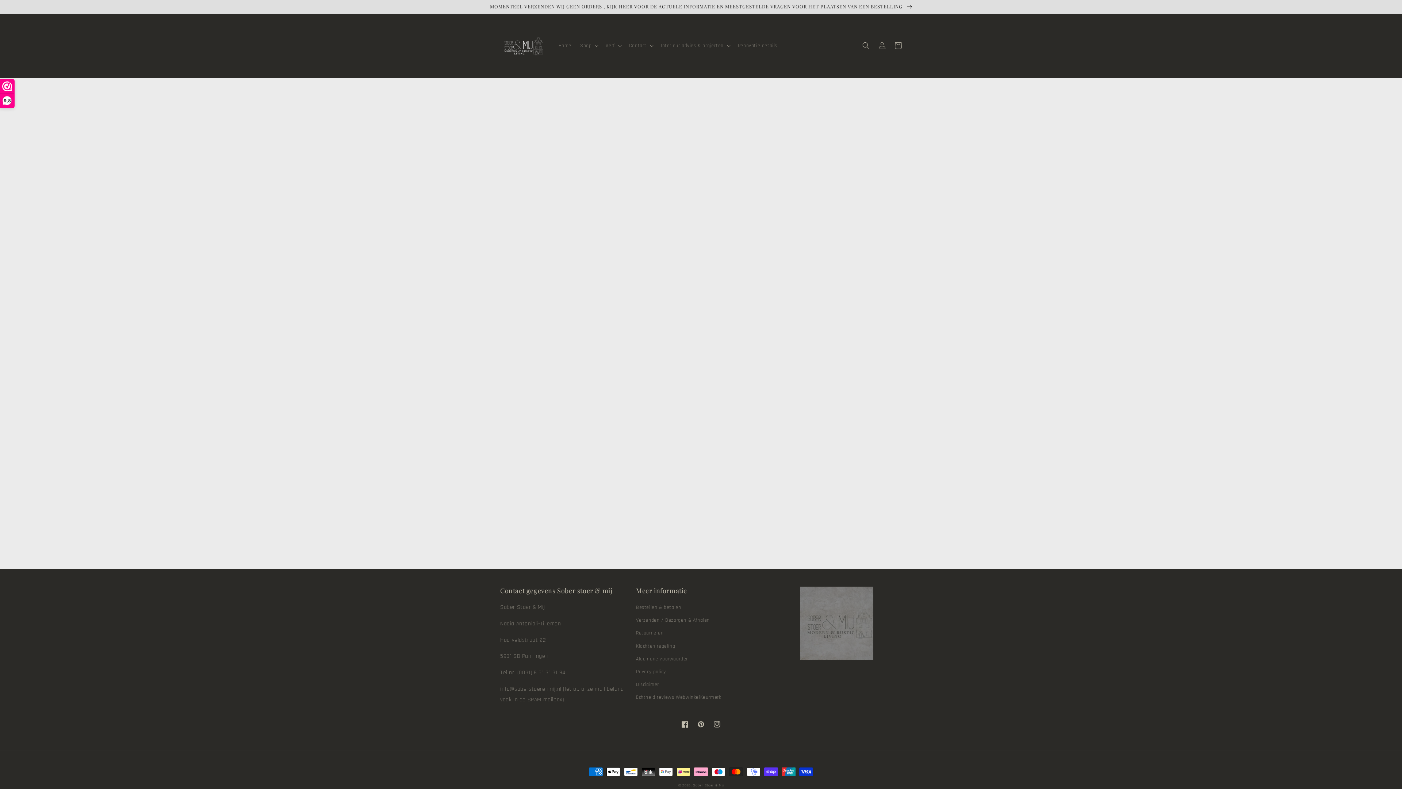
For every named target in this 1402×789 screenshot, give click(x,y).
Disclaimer (647, 684)
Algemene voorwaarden (662, 659)
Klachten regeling (655, 646)
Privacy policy (651, 671)
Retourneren (650, 633)
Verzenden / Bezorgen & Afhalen (673, 620)
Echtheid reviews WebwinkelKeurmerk (678, 697)
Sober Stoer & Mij (708, 785)
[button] (588, 45)
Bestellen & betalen (658, 607)
